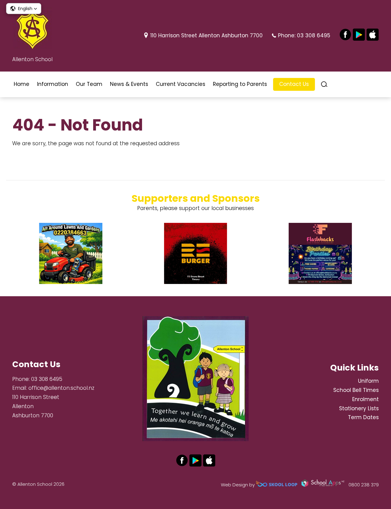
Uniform (368, 381)
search (324, 84)
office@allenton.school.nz (61, 388)
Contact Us (294, 84)
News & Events (129, 84)
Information (52, 84)
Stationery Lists (359, 408)
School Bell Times (356, 390)
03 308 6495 (313, 35)
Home (21, 84)
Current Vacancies (180, 84)
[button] (23, 8)
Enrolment (365, 399)
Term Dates (363, 417)
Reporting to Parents (240, 84)
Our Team (89, 84)
